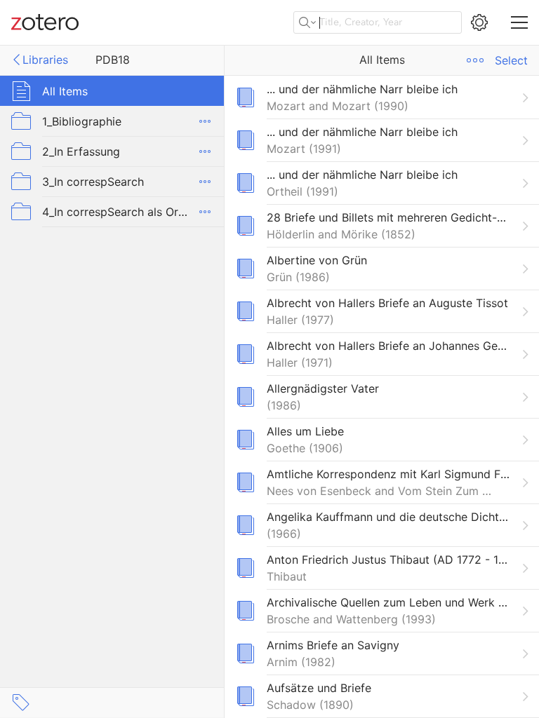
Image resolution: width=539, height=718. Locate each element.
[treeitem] (112, 91)
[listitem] (382, 97)
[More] (205, 121)
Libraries (45, 60)
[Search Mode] (307, 22)
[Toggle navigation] (519, 22)
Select (511, 60)
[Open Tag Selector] (21, 702)
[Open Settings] (479, 22)
